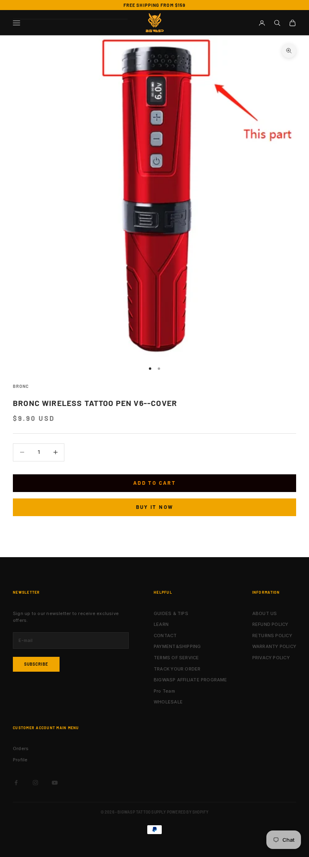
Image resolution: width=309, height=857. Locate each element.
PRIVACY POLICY (271, 657)
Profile (20, 760)
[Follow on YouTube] (55, 782)
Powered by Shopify (188, 812)
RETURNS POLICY (272, 635)
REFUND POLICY (270, 624)
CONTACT (165, 635)
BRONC (21, 386)
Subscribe (36, 664)
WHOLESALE (168, 702)
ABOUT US (264, 613)
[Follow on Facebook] (16, 782)
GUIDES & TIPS (171, 613)
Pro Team (164, 691)
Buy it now (154, 507)
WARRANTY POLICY (274, 646)
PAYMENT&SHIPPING (177, 646)
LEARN (161, 624)
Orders (21, 748)
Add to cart (154, 483)
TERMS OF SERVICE (176, 657)
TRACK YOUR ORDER (177, 669)
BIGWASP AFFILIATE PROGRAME (190, 680)
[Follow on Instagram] (35, 782)
